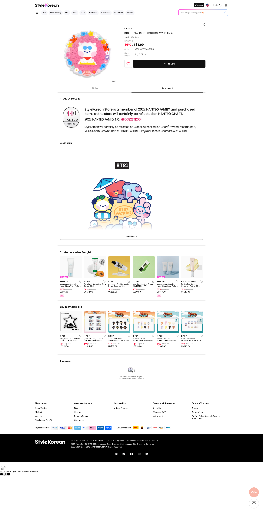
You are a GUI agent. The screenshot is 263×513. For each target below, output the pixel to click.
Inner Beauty (55, 13)
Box (44, 13)
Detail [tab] (95, 88)
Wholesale (199, 5)
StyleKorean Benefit (43, 420)
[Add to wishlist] (128, 64)
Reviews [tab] (167, 88)
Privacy (195, 408)
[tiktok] (124, 454)
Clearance (105, 13)
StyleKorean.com (98, 447)
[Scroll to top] (254, 504)
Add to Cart (169, 64)
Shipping (77, 412)
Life (66, 13)
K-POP (127, 29)
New (83, 13)
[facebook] (131, 454)
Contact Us (79, 420)
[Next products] (199, 267)
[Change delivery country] (208, 5)
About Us (157, 408)
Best (75, 13)
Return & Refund (81, 416)
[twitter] (147, 454)
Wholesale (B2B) (159, 412)
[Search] (225, 12)
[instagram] (116, 454)
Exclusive (93, 13)
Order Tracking (41, 408)
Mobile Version (159, 416)
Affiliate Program (121, 408)
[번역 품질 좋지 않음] (6, 474)
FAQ (76, 408)
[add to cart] (80, 281)
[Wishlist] (220, 5)
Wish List (39, 416)
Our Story (118, 13)
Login (215, 5)
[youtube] (139, 454)
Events (130, 13)
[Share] (204, 24)
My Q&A (38, 412)
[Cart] (226, 5)
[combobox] (201, 13)
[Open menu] (37, 12)
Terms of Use (197, 412)
